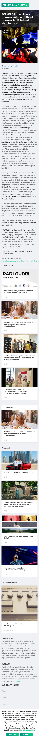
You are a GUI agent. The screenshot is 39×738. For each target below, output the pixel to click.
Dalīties (6, 66)
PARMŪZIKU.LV (10, 5)
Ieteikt (15, 66)
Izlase (5, 542)
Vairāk (18, 681)
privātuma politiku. (28, 730)
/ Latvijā (22, 5)
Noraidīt (26, 734)
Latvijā (5, 297)
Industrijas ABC (8, 630)
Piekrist (12, 734)
